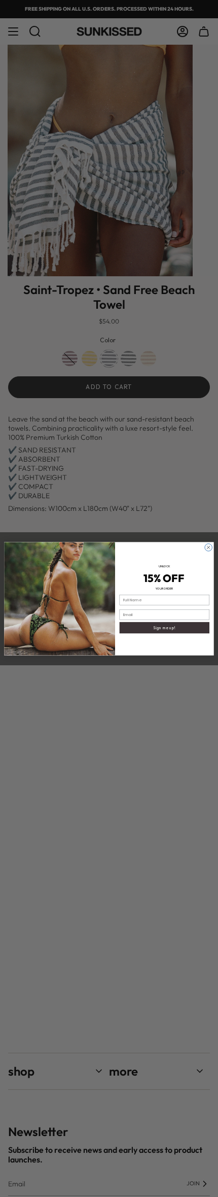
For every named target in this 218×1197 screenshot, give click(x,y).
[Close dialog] (208, 547)
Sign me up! (164, 627)
